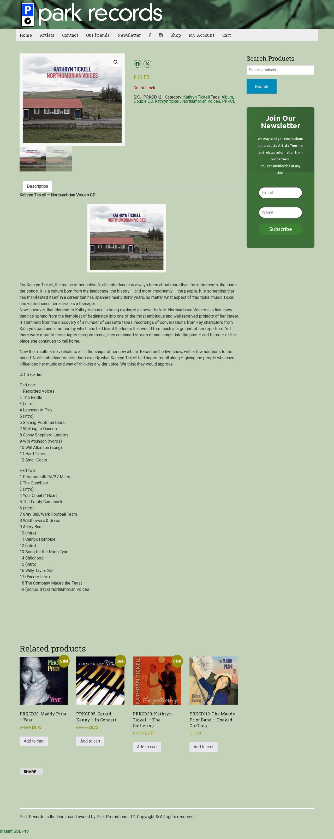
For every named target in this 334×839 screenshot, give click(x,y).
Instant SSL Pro (14, 831)
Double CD (143, 101)
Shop (175, 35)
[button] (116, 62)
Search (261, 86)
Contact (70, 35)
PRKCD (229, 101)
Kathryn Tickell (196, 97)
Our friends (98, 35)
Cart (226, 35)
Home (26, 35)
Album (227, 97)
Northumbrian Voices (201, 101)
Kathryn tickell (167, 101)
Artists (47, 35)
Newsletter (129, 35)
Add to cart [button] (34, 741)
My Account (201, 35)
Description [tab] (37, 186)
